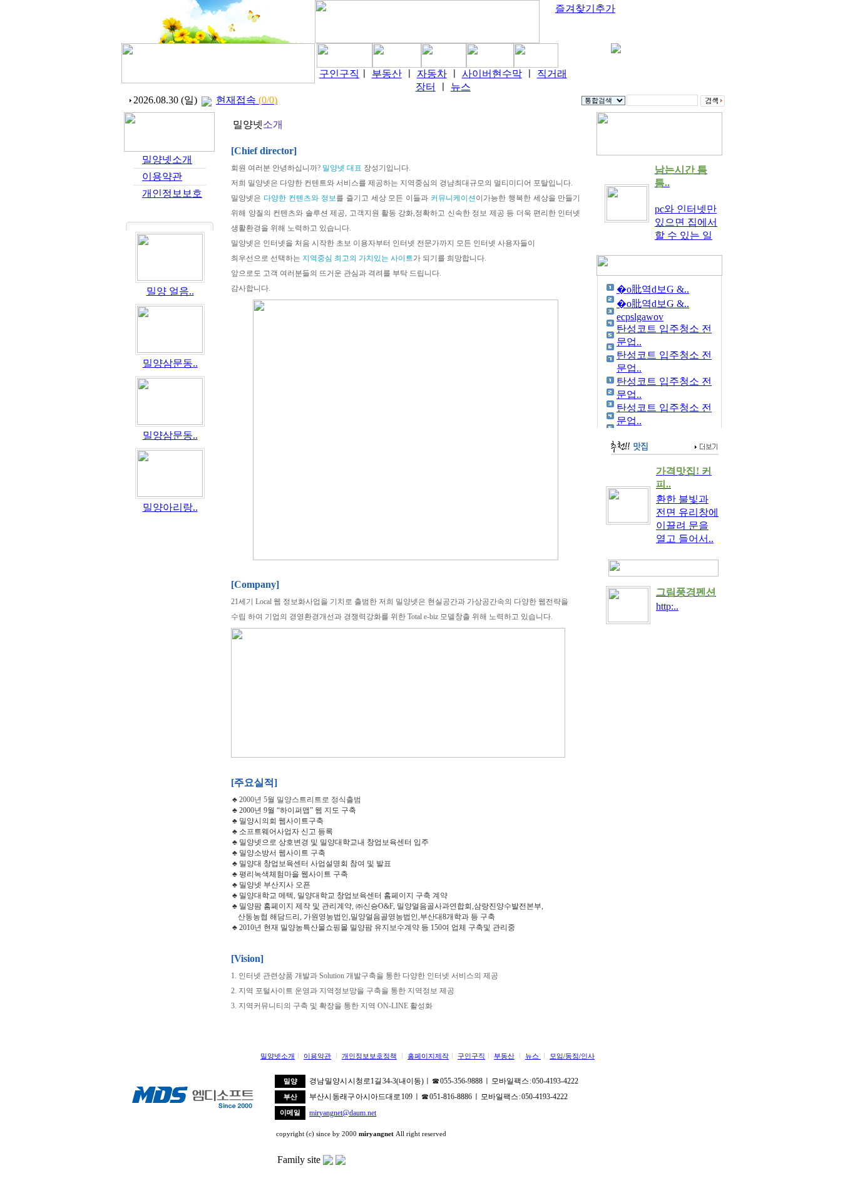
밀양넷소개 (167, 159)
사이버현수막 (492, 73)
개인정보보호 (172, 193)
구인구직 (339, 73)
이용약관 (162, 176)
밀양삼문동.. (170, 363)
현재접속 (246, 100)
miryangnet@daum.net (342, 1113)
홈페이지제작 (428, 1056)
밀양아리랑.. (170, 507)
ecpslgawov (640, 316)
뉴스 (461, 86)
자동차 (432, 73)
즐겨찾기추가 (585, 8)
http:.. (667, 606)
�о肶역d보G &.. (653, 289)
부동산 (387, 73)
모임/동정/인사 (572, 1056)
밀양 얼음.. (170, 291)
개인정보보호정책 (369, 1056)
